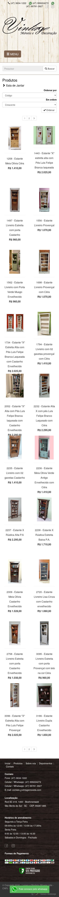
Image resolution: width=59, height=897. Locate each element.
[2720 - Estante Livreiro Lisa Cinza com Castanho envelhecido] (44, 571)
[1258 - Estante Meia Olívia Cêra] (15, 138)
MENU (14, 54)
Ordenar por (50, 90)
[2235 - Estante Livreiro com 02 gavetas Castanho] (15, 447)
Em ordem (51, 99)
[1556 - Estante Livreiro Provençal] (44, 200)
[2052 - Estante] (15, 386)
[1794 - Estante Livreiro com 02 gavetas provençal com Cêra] (44, 324)
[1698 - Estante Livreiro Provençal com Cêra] (44, 262)
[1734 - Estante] (15, 323)
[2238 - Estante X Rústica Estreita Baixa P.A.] (44, 509)
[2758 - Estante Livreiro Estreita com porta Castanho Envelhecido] (15, 633)
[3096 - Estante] (15, 695)
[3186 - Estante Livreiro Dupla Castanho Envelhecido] (44, 695)
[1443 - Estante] (44, 135)
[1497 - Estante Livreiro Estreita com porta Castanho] (15, 200)
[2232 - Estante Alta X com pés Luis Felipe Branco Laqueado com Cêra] (44, 386)
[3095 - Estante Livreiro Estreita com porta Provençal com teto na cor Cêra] (44, 633)
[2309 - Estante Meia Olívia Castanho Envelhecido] (15, 571)
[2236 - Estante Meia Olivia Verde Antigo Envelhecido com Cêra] (44, 447)
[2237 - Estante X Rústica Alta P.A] (15, 509)
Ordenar (50, 110)
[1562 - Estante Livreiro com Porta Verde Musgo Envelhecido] (15, 262)
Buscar (51, 68)
